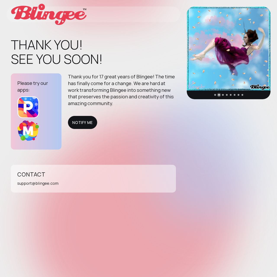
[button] (215, 95)
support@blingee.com (37, 183)
